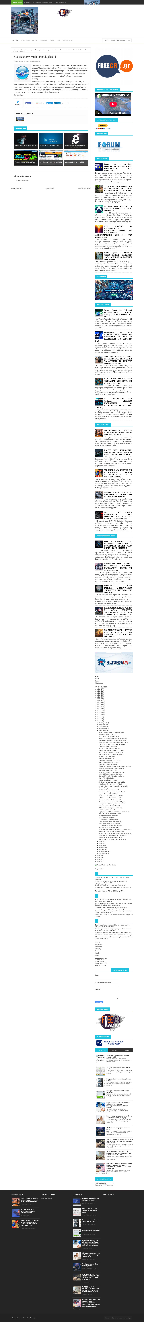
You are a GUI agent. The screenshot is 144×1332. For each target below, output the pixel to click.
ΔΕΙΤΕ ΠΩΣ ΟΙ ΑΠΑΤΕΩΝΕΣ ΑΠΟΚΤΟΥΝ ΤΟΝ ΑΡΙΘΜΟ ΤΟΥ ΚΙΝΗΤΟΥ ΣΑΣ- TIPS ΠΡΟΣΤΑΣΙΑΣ (91, 1277)
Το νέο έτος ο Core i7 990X (107, 756)
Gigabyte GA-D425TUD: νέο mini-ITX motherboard (114, 812)
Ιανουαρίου (102, 853)
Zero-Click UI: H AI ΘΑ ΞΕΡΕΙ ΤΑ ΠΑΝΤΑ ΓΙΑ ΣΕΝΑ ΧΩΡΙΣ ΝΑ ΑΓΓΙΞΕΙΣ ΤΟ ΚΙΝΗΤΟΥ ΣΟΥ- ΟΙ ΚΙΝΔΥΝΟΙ (118, 360)
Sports (97, 951)
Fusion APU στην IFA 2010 (107, 734)
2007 (99, 859)
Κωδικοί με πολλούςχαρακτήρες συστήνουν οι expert (115, 766)
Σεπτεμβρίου (103, 728)
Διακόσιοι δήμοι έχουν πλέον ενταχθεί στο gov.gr (110, 885)
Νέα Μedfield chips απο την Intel (109, 790)
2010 (99, 721)
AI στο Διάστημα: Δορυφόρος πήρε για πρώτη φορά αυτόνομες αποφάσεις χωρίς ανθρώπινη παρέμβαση (111, 908)
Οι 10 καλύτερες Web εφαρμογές (109, 827)
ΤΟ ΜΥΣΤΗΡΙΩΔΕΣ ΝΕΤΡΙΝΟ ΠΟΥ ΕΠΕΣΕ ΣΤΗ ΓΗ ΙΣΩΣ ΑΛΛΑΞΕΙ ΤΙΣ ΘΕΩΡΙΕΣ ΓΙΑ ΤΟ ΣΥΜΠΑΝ (118, 633)
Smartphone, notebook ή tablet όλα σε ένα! (112, 804)
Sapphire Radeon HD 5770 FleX (108, 794)
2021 (99, 699)
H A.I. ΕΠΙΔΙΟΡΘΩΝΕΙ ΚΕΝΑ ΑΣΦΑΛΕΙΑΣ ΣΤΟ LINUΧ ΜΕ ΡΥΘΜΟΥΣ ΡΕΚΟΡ (118, 381)
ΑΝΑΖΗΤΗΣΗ (67, 40)
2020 (99, 701)
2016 (99, 709)
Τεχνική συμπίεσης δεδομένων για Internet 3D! (113, 738)
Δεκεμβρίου (102, 723)
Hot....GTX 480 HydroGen (106, 778)
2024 (99, 693)
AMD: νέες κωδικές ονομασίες (108, 746)
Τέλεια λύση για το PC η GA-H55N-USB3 (111, 732)
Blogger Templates (17, 1318)
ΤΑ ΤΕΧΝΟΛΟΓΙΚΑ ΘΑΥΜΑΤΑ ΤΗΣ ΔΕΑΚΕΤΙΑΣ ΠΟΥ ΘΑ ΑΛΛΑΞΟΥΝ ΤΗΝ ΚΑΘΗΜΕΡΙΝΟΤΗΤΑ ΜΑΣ (91, 1289)
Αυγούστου (102, 730)
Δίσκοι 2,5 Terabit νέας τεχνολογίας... (110, 774)
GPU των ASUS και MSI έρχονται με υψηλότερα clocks (89, 1210)
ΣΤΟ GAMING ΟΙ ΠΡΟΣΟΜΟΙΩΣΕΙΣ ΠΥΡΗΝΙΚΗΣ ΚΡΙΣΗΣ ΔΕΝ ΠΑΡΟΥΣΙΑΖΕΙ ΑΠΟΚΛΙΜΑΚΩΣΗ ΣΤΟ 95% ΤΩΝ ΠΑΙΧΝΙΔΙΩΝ (113, 231)
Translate (110, 1185)
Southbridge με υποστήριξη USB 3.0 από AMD (113, 835)
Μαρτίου (102, 849)
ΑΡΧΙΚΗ (15, 40)
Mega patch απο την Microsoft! (108, 815)
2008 (99, 857)
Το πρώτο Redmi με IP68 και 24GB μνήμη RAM (109, 891)
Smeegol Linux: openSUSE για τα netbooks (91, 1231)
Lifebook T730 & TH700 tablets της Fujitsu (111, 776)
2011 (99, 719)
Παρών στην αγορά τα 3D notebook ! (110, 823)
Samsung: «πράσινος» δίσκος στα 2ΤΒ (110, 821)
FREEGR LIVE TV (101, 959)
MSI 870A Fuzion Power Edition (108, 770)
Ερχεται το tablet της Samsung (108, 780)
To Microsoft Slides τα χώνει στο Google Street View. (115, 833)
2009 (99, 855)
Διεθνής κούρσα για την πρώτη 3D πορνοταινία (113, 786)
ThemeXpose (33, 1318)
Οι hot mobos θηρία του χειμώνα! (109, 762)
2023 (99, 695)
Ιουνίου (101, 843)
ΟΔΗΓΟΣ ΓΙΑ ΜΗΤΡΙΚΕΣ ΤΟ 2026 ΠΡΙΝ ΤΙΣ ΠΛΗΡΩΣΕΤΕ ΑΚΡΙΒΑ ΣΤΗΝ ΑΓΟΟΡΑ (118, 494)
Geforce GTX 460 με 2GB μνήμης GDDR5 (111, 831)
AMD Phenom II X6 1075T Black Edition (111, 798)
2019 (99, 703)
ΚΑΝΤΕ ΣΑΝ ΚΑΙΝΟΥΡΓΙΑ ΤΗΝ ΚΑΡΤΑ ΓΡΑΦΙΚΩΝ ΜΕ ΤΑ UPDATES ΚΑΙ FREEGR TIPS (118, 452)
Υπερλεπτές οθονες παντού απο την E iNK (112, 792)
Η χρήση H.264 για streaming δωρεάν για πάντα (113, 742)
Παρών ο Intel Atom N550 (106, 758)
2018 (99, 705)
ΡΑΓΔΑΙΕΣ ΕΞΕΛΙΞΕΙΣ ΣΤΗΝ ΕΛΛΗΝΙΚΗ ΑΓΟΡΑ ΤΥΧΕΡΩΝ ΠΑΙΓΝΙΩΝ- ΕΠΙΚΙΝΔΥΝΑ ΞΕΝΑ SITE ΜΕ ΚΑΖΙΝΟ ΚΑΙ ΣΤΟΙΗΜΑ (91, 1303)
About (97, 679)
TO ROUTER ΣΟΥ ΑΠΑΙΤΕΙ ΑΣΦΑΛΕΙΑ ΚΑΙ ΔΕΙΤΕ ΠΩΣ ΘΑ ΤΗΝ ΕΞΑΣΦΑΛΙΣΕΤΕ (42, 2)
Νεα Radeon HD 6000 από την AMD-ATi (111, 796)
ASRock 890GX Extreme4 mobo (108, 819)
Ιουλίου (101, 841)
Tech (58, 40)
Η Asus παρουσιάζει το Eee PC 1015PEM (111, 750)
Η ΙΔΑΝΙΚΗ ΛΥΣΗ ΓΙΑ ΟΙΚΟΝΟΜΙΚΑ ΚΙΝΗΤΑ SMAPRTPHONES (28, 1211)
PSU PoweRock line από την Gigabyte (110, 825)
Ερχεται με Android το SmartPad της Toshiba (112, 744)
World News (98, 944)
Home (97, 676)
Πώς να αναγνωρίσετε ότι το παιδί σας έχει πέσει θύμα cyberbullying (91, 1254)
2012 (99, 717)
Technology (98, 946)
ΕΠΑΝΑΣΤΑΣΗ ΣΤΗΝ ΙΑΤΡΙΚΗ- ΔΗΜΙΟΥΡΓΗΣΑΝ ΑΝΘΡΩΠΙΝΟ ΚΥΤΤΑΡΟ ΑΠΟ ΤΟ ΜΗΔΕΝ (118, 589)
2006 (99, 861)
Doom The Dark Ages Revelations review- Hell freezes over (113, 932)
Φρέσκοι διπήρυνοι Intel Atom (108, 764)
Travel (97, 955)
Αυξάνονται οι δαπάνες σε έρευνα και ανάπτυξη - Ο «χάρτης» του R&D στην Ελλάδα (111, 882)
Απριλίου (102, 847)
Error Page (128, 1318)
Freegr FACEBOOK (101, 963)
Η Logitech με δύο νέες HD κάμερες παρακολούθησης (115, 829)
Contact (97, 681)
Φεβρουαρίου (103, 851)
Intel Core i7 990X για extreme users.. (110, 813)
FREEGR (34, 40)
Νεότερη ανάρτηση (16, 188)
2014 (99, 713)
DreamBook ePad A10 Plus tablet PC (110, 800)
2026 (99, 689)
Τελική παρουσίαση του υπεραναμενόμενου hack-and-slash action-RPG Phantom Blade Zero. (113, 929)
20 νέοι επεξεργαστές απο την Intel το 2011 (112, 782)
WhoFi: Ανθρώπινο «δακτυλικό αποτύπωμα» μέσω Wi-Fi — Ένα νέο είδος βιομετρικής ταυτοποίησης (113, 904)
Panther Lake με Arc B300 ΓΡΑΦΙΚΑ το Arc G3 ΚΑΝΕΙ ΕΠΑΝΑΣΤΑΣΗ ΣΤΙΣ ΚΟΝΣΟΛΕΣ (118, 167)
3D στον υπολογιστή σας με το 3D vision (111, 752)
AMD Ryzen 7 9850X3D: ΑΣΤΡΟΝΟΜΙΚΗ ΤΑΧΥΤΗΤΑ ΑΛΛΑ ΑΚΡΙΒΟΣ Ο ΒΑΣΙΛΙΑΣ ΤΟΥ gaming (118, 256)
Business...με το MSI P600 (107, 810)
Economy (98, 949)
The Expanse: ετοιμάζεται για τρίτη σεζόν (90, 1265)
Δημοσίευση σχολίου (22, 180)
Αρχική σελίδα (50, 188)
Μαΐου (101, 845)
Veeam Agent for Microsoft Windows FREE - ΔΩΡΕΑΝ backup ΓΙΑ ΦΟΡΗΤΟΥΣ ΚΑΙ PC (118, 313)
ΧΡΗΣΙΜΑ (43, 40)
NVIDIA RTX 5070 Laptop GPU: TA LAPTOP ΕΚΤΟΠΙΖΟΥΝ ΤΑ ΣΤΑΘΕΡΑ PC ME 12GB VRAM (118, 188)
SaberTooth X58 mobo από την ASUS (110, 784)
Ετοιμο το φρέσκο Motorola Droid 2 (109, 806)
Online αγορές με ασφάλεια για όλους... (111, 808)
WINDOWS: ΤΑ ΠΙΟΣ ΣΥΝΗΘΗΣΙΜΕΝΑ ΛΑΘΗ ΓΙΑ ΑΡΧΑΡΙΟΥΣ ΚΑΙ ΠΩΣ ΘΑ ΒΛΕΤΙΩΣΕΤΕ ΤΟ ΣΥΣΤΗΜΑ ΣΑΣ (113, 336)
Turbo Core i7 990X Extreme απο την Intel (111, 772)
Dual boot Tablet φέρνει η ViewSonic (110, 748)
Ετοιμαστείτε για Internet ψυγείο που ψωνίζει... (90, 1220)
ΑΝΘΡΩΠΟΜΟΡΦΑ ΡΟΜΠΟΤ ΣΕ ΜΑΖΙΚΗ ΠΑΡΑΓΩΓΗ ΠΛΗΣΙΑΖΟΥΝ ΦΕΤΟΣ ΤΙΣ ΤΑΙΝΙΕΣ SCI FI (118, 567)
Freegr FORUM (99, 961)
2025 (99, 691)
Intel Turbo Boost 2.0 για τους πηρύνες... (111, 754)
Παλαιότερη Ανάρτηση (84, 188)
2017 (99, 707)
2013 (99, 715)
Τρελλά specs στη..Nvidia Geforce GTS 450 (112, 839)
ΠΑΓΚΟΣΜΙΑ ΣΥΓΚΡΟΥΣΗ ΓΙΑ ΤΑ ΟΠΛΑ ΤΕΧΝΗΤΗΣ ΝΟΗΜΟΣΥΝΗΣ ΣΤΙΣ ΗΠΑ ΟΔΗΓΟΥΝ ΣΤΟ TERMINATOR (118, 611)
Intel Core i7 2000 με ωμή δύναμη (109, 736)
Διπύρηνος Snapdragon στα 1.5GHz (109, 760)
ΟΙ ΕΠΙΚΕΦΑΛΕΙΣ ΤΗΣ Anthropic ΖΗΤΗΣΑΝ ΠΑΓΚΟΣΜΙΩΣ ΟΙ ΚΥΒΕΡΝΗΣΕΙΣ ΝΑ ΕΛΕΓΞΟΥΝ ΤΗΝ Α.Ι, (113, 403)
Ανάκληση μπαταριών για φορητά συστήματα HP (90, 1199)
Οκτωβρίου (102, 726)
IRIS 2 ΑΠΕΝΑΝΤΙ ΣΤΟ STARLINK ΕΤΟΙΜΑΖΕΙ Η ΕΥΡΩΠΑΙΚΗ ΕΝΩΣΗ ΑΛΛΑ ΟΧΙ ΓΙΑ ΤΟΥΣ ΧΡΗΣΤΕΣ (118, 544)
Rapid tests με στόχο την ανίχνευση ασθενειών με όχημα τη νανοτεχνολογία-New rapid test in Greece (90, 1243)
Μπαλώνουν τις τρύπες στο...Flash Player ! (112, 802)
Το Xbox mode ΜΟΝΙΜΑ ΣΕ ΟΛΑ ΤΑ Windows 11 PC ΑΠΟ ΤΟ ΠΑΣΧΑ (118, 208)
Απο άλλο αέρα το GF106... (107, 817)
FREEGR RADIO (25, 40)
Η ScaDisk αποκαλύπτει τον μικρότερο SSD (112, 740)
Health (97, 953)
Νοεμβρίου (102, 724)
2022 (99, 697)
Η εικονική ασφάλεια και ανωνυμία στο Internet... (114, 788)
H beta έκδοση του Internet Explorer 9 (110, 837)
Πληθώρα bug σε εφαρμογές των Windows (111, 768)
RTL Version (99, 683)
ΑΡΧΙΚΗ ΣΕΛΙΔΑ (100, 965)
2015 (99, 711)
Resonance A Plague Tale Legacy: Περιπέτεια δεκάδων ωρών (114, 935)
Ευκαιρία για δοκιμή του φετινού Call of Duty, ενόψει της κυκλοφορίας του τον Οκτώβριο (112, 925)
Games (52, 40)
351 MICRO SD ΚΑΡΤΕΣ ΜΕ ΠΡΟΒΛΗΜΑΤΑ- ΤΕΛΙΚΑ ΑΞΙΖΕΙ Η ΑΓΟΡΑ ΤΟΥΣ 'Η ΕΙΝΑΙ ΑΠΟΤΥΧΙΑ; (118, 473)
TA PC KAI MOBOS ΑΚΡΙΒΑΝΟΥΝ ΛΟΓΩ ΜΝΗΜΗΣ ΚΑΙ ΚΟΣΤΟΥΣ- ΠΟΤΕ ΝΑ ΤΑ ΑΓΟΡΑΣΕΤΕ (118, 515)
